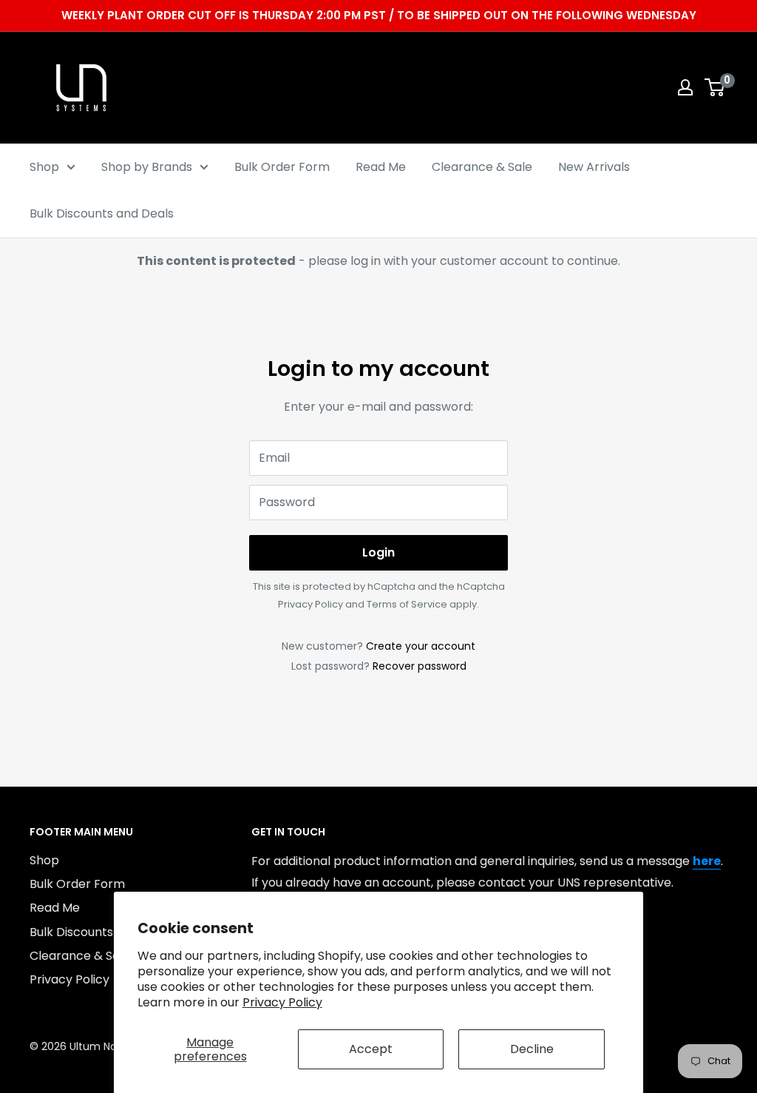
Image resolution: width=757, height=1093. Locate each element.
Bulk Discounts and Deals (102, 213)
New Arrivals (594, 166)
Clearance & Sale (482, 166)
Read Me (381, 166)
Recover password (419, 666)
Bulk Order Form (282, 166)
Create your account (420, 646)
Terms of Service (407, 604)
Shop (44, 166)
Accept (371, 1048)
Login (378, 552)
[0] (715, 87)
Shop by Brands (146, 166)
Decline (532, 1048)
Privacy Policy (282, 1002)
